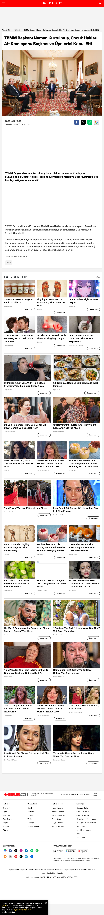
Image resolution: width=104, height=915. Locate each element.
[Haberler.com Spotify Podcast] (37, 851)
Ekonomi (6, 808)
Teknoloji (31, 812)
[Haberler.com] (15, 794)
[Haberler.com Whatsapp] (32, 851)
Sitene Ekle (80, 837)
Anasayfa (6, 30)
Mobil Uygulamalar (83, 830)
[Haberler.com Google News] (5, 851)
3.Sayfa (6, 826)
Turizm (30, 819)
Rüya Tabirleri (57, 823)
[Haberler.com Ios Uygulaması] (59, 851)
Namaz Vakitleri (58, 812)
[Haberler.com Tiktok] (21, 857)
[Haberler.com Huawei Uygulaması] (83, 851)
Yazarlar (31, 823)
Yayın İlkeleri (95, 794)
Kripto (5, 823)
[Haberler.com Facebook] (10, 851)
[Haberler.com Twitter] (16, 851)
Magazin (6, 815)
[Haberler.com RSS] (5, 857)
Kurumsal (80, 804)
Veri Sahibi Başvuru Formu (87, 823)
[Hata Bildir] (47, 877)
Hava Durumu (57, 808)
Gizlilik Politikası (82, 812)
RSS (78, 834)
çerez (4, 905)
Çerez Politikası (82, 815)
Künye (88, 794)
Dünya (5, 830)
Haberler (6, 804)
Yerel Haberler (33, 826)
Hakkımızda (64, 794)
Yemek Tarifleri (58, 826)
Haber (43, 873)
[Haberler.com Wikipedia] (10, 857)
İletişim (81, 794)
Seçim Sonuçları (58, 815)
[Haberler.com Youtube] (16, 857)
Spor (5, 812)
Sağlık (30, 808)
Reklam (73, 794)
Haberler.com (57, 804)
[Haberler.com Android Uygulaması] (71, 851)
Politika (17, 30)
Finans (30, 815)
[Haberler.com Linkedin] (26, 851)
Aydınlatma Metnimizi (22, 910)
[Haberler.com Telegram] (26, 857)
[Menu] (3, 3)
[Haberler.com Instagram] (21, 851)
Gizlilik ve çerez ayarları (34, 877)
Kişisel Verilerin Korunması (86, 819)
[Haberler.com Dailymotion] (32, 857)
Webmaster (80, 826)
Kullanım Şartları (82, 808)
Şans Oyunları (57, 819)
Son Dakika (7, 819)
